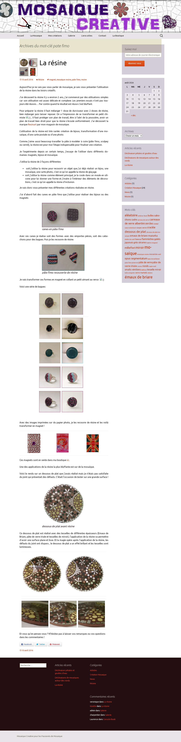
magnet (52, 79)
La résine (53, 62)
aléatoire (131, 215)
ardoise (140, 216)
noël (159, 254)
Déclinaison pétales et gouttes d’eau (141, 153)
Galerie (71, 35)
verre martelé (141, 273)
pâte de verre (145, 262)
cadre (134, 219)
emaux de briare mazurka (144, 235)
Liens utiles (86, 35)
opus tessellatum (154, 259)
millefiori (130, 247)
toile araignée (130, 273)
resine (84, 79)
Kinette (93, 706)
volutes (149, 273)
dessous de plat (135, 231)
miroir (140, 247)
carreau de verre (143, 220)
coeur (156, 224)
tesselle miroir (154, 269)
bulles (151, 215)
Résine (41, 79)
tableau (144, 270)
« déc (133, 115)
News (127, 192)
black (145, 216)
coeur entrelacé (130, 228)
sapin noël (152, 266)
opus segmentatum (136, 258)
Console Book (109, 719)
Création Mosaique (133, 188)
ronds (145, 266)
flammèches (148, 239)
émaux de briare (139, 277)
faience (138, 239)
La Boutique (118, 35)
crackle (151, 227)
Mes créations (55, 35)
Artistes (128, 183)
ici (68, 460)
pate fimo (76, 79)
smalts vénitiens (133, 269)
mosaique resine (64, 79)
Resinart (32, 124)
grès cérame (140, 242)
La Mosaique (36, 35)
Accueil (20, 35)
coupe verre (141, 227)
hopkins (149, 243)
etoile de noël (130, 239)
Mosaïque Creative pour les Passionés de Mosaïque (39, 736)
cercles (149, 223)
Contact (102, 35)
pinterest (135, 262)
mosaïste (153, 254)
